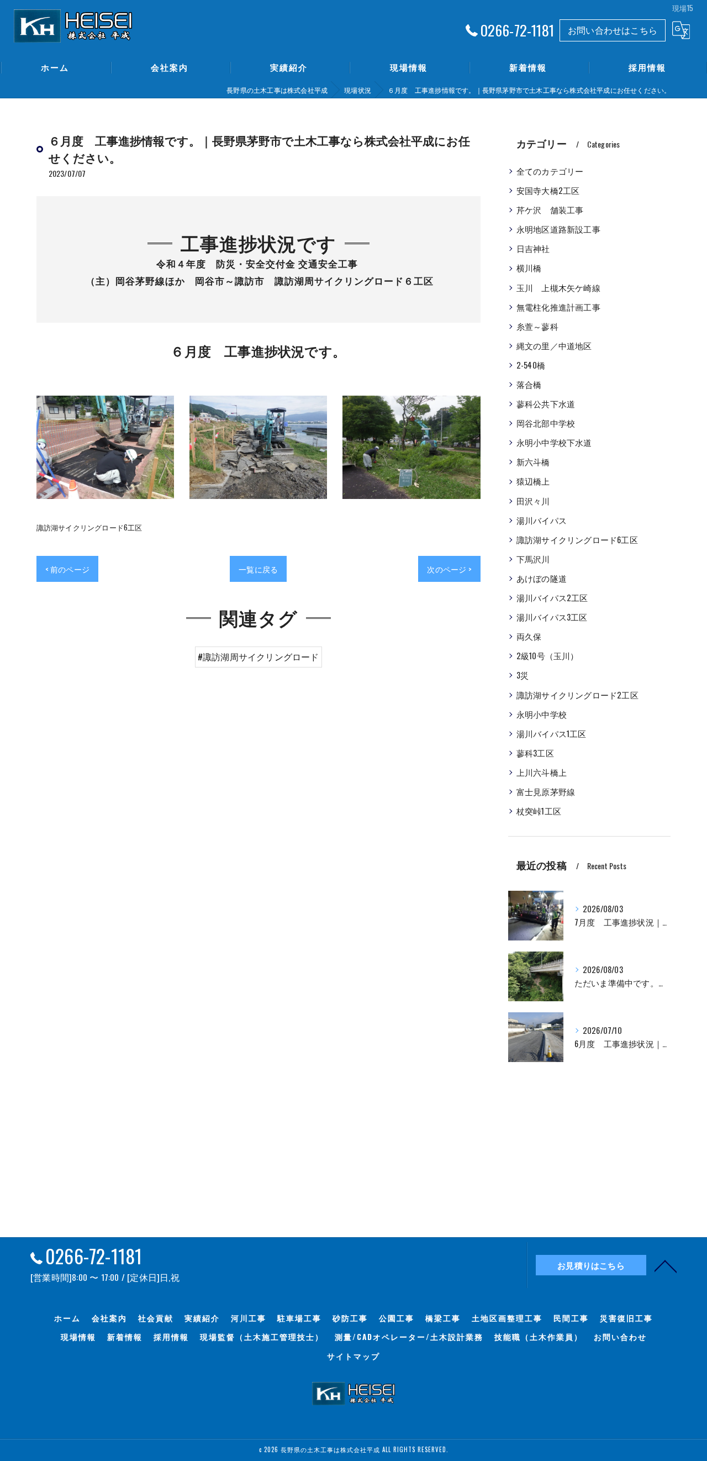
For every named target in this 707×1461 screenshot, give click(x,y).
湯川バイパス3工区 (552, 617)
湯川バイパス (541, 520)
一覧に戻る (258, 569)
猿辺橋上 (533, 481)
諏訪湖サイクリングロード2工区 (577, 695)
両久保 (529, 636)
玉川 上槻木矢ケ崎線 (558, 287)
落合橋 (529, 384)
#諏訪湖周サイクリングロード (258, 656)
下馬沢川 (533, 559)
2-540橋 (530, 365)
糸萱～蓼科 (537, 326)
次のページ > (449, 569)
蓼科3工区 (535, 753)
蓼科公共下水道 (545, 403)
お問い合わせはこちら (612, 30)
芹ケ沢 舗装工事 (550, 210)
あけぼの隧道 (541, 578)
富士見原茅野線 (545, 791)
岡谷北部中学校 (545, 423)
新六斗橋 (533, 461)
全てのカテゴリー (550, 171)
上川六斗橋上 (541, 772)
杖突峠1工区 (538, 811)
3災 (522, 675)
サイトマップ (353, 1356)
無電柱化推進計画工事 (558, 307)
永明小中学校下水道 (554, 442)
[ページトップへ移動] (666, 1265)
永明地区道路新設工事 (558, 229)
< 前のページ (67, 569)
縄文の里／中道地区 (554, 345)
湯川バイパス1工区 (551, 733)
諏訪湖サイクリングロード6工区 (89, 527)
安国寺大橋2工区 (548, 190)
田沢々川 (533, 501)
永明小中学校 (541, 714)
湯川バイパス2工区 (552, 597)
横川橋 (529, 268)
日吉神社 (533, 248)
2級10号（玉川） (547, 655)
